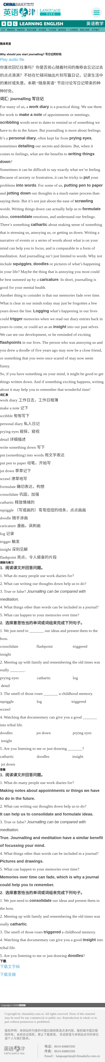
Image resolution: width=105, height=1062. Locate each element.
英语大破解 (31, 30)
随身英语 (11, 30)
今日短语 (52, 30)
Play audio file (12, 59)
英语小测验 (84, 30)
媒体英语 (62, 30)
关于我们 (95, 30)
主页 (3, 30)
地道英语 (21, 30)
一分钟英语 (73, 30)
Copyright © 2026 (9, 1005)
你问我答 (42, 30)
